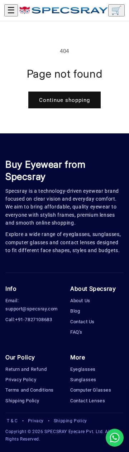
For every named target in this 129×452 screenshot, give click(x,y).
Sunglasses (83, 379)
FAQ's (76, 332)
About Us (80, 300)
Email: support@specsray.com (31, 304)
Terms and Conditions (29, 390)
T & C (12, 420)
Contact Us (82, 321)
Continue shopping (64, 100)
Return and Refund (26, 369)
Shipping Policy (22, 400)
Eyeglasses (83, 369)
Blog (75, 311)
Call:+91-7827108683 (28, 319)
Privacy (36, 420)
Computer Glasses (90, 390)
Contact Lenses (87, 400)
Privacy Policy (20, 379)
